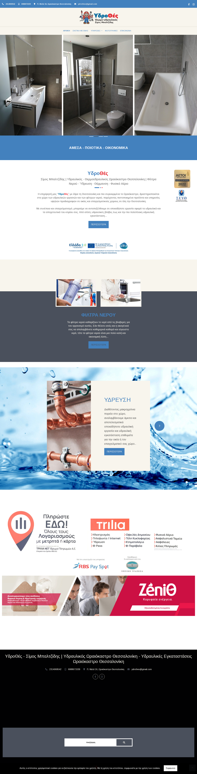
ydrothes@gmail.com (87, 4)
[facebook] (188, 4)
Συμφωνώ (170, 768)
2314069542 (10, 4)
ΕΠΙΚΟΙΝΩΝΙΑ (125, 31)
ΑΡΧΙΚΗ (66, 31)
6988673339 (26, 4)
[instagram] (193, 4)
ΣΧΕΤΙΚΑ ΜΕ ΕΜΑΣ (80, 31)
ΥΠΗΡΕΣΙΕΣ (96, 31)
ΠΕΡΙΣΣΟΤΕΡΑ (98, 224)
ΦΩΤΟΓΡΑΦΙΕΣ (111, 31)
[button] (15, 86)
